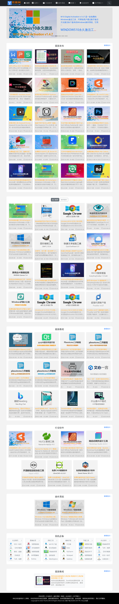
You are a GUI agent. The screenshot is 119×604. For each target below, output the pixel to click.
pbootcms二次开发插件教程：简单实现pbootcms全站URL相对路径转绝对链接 (98, 349)
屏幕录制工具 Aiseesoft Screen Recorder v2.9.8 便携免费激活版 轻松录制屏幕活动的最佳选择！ (20, 123)
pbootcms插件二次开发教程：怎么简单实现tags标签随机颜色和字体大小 (20, 378)
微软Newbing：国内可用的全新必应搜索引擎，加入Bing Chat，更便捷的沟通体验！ (20, 409)
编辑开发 (68, 540)
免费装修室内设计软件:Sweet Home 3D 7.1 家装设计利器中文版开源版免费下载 (85, 477)
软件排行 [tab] (64, 200)
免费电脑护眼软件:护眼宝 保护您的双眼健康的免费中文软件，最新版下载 (20, 309)
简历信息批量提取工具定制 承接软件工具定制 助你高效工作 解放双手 (46, 66)
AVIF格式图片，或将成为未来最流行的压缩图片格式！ (98, 409)
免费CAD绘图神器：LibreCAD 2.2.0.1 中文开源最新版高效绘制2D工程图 (59, 477)
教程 (72, 3)
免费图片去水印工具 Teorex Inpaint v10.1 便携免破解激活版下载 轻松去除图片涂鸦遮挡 (46, 152)
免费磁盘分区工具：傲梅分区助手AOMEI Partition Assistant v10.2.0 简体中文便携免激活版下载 (20, 152)
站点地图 (85, 601)
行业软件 (48, 3)
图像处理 (33, 540)
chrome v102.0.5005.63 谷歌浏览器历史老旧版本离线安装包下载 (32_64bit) (72, 310)
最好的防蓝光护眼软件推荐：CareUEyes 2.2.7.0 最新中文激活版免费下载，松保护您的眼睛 (98, 220)
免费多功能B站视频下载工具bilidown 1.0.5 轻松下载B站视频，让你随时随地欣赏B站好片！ (98, 180)
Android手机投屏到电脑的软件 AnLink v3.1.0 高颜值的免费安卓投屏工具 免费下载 (20, 180)
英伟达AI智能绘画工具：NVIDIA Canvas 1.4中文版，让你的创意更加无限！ (20, 279)
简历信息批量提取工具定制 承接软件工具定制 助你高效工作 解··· (67, 577)
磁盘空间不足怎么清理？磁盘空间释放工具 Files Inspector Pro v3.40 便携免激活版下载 (46, 123)
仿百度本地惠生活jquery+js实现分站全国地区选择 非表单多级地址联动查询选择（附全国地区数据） (20, 349)
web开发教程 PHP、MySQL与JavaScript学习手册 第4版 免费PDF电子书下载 (46, 409)
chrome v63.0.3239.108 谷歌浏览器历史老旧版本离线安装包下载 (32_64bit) (72, 221)
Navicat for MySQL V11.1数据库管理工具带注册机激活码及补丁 (46, 449)
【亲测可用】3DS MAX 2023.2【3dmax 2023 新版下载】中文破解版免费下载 (98, 66)
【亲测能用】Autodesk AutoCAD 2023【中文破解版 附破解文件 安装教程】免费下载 (20, 94)
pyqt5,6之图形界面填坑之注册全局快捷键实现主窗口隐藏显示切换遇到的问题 (46, 349)
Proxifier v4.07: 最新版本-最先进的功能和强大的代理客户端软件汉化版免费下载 (98, 310)
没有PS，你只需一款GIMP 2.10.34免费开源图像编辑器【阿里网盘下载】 (46, 251)
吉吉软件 (85, 3)
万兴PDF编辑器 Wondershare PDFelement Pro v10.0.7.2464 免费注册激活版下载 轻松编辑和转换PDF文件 (72, 152)
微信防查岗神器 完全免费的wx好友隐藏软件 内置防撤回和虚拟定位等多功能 (72, 66)
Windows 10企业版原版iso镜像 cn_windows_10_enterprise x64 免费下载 (20, 250)
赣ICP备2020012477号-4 (73, 601)
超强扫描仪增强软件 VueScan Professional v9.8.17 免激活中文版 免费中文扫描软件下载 (46, 94)
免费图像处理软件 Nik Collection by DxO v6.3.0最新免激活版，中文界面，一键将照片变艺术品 (98, 152)
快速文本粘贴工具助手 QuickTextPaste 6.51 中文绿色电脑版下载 (72, 251)
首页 (28, 3)
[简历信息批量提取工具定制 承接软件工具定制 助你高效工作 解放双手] (43, 580)
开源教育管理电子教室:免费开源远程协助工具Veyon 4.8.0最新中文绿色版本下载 (33, 477)
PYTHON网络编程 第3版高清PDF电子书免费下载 (46, 280)
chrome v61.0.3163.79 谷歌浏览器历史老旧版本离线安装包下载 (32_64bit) (46, 310)
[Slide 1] (52, 36)
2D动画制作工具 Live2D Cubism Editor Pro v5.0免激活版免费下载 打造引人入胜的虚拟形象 (98, 94)
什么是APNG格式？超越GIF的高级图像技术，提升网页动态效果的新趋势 (72, 379)
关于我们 (98, 3)
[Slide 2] (56, 36)
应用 (36, 3)
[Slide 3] (59, 36)
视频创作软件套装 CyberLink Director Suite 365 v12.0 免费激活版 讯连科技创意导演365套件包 (72, 94)
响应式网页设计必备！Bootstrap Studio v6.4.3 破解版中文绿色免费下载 (98, 448)
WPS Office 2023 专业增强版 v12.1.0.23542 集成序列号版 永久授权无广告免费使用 (20, 66)
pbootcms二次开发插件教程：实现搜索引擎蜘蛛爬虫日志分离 (72, 349)
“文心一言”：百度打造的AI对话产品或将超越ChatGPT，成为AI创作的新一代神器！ (98, 379)
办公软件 (104, 540)
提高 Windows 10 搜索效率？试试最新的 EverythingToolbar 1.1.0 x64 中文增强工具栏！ (98, 280)
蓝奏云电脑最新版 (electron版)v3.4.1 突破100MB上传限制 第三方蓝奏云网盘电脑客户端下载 (98, 250)
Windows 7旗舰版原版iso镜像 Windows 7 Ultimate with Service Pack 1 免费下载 (72, 517)
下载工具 (86, 540)
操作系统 (61, 3)
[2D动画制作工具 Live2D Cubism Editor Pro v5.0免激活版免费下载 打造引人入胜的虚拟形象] (33, 23)
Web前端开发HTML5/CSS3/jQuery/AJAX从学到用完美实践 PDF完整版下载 (46, 221)
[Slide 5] (66, 36)
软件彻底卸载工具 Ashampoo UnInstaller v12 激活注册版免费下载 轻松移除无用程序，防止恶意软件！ (46, 180)
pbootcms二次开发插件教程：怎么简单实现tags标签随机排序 (46, 378)
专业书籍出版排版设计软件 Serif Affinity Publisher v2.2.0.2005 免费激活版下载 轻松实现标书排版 (72, 123)
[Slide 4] (62, 36)
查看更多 (107, 45)
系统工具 (51, 540)
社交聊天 (15, 540)
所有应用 (42, 596)
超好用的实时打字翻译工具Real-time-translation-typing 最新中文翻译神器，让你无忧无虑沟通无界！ (72, 180)
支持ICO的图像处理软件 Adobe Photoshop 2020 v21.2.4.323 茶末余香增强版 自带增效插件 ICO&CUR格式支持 (98, 123)
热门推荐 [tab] (55, 200)
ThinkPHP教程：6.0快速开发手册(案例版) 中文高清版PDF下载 (72, 409)
